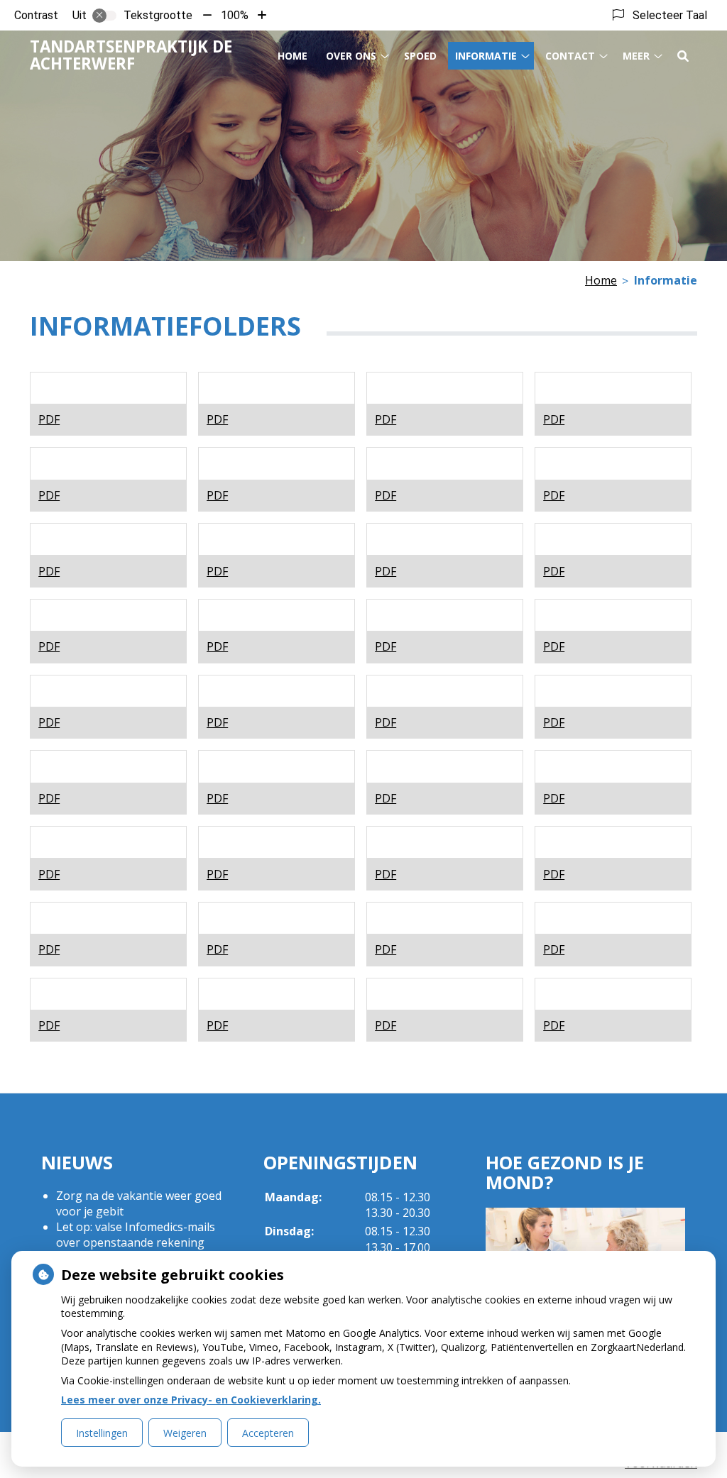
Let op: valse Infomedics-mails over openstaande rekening (135, 1234)
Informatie (486, 55)
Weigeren (185, 1433)
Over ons (351, 55)
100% (234, 15)
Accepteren (268, 1433)
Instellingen (102, 1433)
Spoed (420, 55)
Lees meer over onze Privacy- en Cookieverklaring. (191, 1399)
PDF (49, 419)
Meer (636, 55)
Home (292, 55)
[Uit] (104, 16)
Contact (570, 55)
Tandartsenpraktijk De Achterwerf (131, 55)
